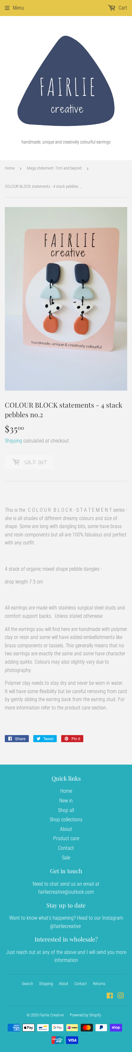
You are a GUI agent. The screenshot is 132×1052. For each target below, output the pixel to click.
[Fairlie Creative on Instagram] (121, 996)
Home (9, 168)
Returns (99, 983)
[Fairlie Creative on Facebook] (109, 996)
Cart (122, 8)
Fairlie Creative (51, 1015)
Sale (66, 858)
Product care (66, 838)
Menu (18, 8)
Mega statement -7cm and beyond (54, 168)
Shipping (13, 441)
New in (66, 801)
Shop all (66, 810)
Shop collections (66, 819)
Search (27, 983)
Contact (66, 848)
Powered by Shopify (85, 1015)
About (66, 829)
